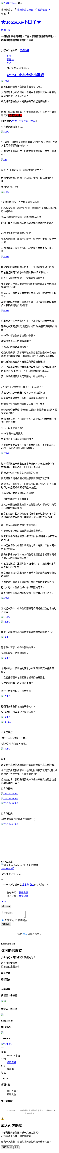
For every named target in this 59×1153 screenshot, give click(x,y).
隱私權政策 (50, 1110)
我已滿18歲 (7, 1147)
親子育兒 (23, 892)
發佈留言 (6, 924)
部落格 (10, 59)
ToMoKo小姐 (7, 868)
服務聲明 (30, 1113)
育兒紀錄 (23, 896)
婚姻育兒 (24, 50)
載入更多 (6, 906)
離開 (16, 1147)
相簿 (9, 56)
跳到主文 (5, 30)
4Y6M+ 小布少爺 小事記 (23, 121)
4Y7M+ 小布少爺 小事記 (25, 75)
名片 (9, 63)
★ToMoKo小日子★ (21, 22)
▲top (3, 901)
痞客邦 (25, 884)
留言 (32, 884)
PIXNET (13, 1110)
